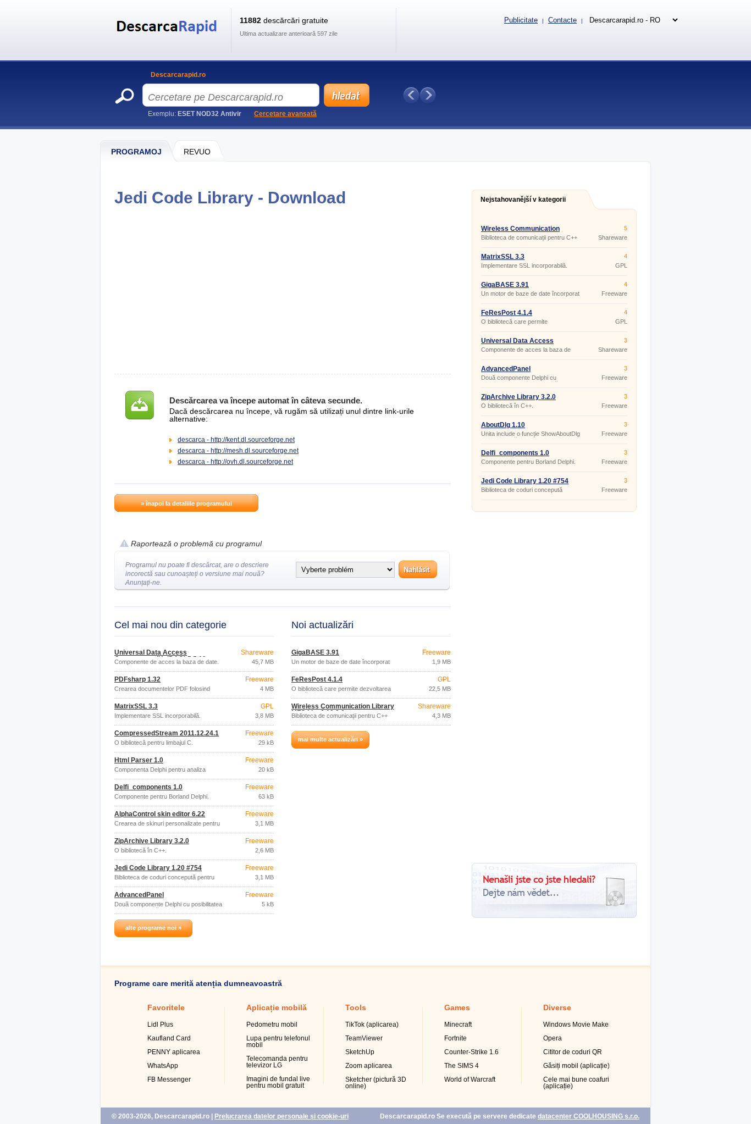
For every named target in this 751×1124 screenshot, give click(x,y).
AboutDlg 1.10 (503, 425)
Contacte (562, 20)
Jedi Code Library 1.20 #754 (158, 868)
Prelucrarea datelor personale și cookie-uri (281, 1116)
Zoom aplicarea (368, 1066)
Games (457, 1007)
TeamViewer (364, 1038)
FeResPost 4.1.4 (317, 679)
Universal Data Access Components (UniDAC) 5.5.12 (160, 656)
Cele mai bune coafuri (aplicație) (576, 1083)
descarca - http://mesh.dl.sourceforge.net (238, 451)
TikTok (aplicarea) (372, 1024)
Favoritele (166, 1007)
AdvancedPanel (139, 895)
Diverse (557, 1007)
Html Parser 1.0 (138, 760)
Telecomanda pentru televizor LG (277, 1062)
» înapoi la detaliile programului (186, 503)
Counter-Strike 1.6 (471, 1052)
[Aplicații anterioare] (411, 95)
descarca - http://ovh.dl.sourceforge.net (235, 462)
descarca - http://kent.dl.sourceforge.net (236, 440)
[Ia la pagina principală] (168, 41)
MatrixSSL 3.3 (136, 706)
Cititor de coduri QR (572, 1052)
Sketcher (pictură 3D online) (375, 1083)
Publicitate (521, 20)
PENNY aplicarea (173, 1052)
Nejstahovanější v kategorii (523, 199)
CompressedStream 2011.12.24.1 (166, 733)
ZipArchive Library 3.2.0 (151, 841)
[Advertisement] (282, 290)
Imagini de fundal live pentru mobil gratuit (278, 1082)
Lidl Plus (160, 1024)
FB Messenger (169, 1079)
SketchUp (359, 1052)
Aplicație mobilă (276, 1007)
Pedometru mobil (271, 1024)
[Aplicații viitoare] (427, 95)
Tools (355, 1007)
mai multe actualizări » (330, 739)
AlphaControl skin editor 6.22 (159, 814)
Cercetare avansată (285, 114)
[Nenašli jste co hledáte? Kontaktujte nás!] (554, 916)
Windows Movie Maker (577, 1024)
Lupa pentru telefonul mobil (278, 1041)
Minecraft (458, 1024)
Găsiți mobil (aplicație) (576, 1066)
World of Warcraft (469, 1079)
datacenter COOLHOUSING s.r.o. (588, 1116)
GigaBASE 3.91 (315, 652)
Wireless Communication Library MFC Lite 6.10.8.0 (342, 709)
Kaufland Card (169, 1038)
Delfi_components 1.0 (148, 787)
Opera (552, 1038)
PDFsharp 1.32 (137, 679)
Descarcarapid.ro (178, 75)
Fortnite (455, 1038)
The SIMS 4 (461, 1066)
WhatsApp (162, 1066)
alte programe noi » (153, 927)
